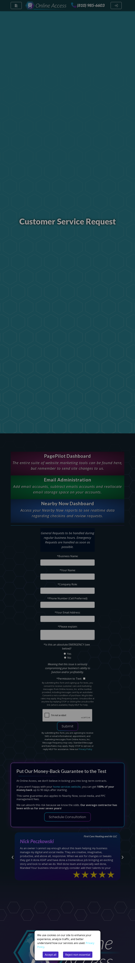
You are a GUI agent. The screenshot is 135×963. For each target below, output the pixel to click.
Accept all (50, 954)
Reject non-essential (77, 954)
